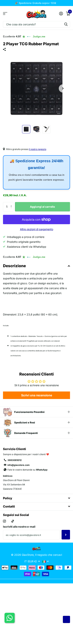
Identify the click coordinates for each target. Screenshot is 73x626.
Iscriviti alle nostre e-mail (19, 526)
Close (36, 498)
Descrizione (14, 265)
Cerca (66, 24)
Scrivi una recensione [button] (36, 395)
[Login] (61, 13)
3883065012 (14, 460)
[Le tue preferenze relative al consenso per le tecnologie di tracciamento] (66, 619)
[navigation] (26, 129)
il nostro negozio (37, 149)
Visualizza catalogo (5, 13)
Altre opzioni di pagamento (36, 229)
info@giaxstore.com (18, 465)
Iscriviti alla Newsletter (66, 534)
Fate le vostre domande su (27, 469)
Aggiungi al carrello (42, 206)
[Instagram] (4, 521)
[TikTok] (12, 521)
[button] (63, 88)
